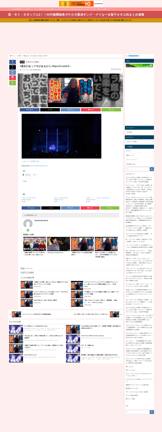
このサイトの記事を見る (30, 161)
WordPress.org (130, 164)
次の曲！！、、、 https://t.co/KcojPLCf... (98, 197)
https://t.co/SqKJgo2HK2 (61, 197)
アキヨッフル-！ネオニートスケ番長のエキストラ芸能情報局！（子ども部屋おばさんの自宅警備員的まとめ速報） (139, 327)
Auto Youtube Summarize (38, 165)
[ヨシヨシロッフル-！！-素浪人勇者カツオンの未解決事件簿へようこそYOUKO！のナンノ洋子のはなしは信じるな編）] (139, 335)
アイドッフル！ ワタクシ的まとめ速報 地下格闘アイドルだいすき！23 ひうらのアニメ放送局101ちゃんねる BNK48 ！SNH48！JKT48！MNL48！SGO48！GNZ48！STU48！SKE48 (139, 189)
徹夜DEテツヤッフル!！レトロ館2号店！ (138, 385)
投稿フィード (130, 155)
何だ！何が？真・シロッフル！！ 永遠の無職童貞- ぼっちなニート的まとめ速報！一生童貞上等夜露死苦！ (139, 253)
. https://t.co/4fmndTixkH (29, 197)
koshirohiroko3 (117, 69)
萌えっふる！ (130, 366)
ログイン (128, 151)
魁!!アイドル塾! (130, 398)
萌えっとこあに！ (131, 370)
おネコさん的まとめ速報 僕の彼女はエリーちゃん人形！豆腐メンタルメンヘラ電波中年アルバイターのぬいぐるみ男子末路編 (139, 179)
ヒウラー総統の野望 (132, 395)
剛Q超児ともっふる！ (132, 388)
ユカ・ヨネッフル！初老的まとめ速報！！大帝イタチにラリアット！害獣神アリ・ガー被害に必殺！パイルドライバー (139, 302)
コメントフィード (131, 159)
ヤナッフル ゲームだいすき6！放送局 (137, 392)
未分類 (22, 61)
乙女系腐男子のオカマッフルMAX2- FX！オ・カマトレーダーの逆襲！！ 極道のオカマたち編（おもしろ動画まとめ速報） (139, 228)
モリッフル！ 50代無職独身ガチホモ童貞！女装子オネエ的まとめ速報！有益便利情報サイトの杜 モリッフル (139, 343)
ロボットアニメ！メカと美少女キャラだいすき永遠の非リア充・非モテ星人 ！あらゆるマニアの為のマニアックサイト (139, 270)
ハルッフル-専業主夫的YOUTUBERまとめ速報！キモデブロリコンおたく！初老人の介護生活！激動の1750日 (139, 278)
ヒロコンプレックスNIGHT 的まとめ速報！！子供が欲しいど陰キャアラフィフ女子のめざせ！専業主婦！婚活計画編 (139, 361)
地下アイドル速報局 (33, 62)
